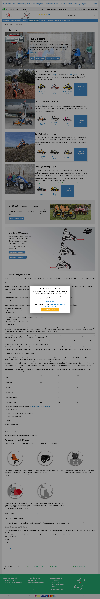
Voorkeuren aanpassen (50, 306)
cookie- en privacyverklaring (57, 304)
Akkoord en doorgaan (50, 309)
